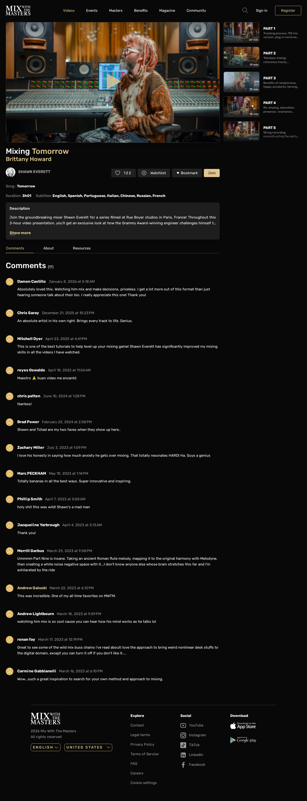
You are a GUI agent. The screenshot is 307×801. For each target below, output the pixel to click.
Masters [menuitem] (116, 10)
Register (288, 10)
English (43, 747)
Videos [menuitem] (69, 10)
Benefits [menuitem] (141, 10)
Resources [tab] (82, 248)
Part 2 (269, 53)
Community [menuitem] (196, 10)
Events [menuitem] (92, 10)
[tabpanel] (113, 473)
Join (212, 173)
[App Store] (253, 725)
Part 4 (269, 103)
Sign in (261, 10)
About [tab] (48, 248)
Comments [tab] (15, 248)
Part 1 (269, 28)
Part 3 (269, 78)
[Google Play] (253, 740)
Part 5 (269, 128)
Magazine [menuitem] (167, 10)
